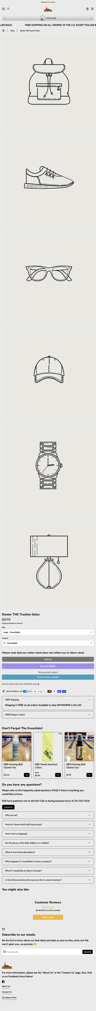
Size (3, 627)
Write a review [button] (48, 917)
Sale (60, 734)
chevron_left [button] (4, 18)
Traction (5, 638)
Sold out (90, 734)
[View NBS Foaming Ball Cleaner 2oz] (79, 746)
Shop (12, 31)
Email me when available (48, 677)
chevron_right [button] (91, 18)
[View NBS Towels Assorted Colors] (48, 746)
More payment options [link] (48, 672)
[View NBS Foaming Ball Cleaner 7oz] (16, 746)
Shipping (5, 623)
